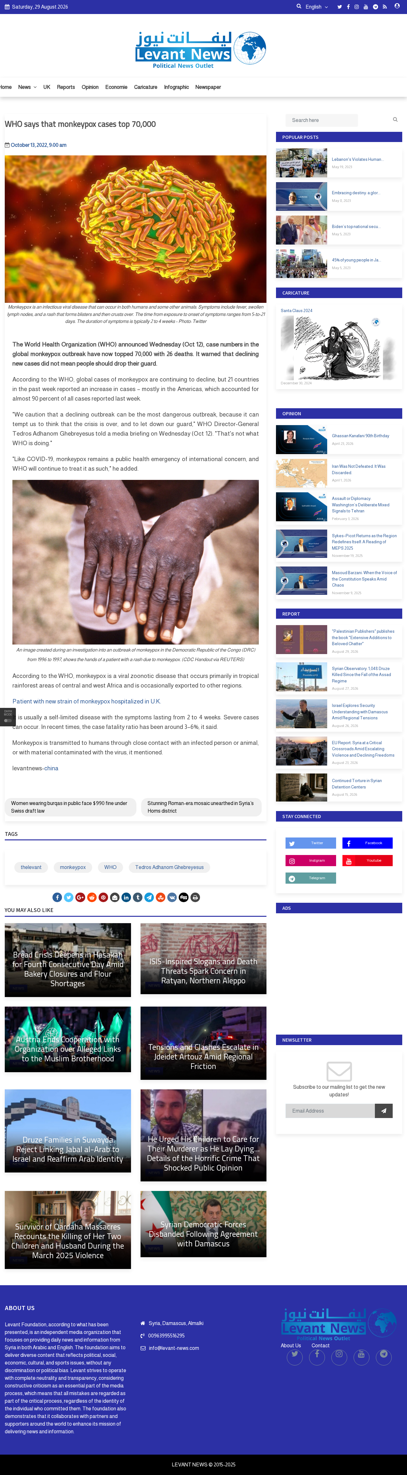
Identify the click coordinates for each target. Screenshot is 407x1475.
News (25, 87)
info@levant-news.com (174, 1348)
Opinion (90, 87)
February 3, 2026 (345, 519)
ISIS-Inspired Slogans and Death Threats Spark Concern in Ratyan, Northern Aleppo (203, 971)
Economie (116, 87)
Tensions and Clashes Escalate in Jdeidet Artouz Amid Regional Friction (203, 1056)
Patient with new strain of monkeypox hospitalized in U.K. (86, 701)
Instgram (317, 860)
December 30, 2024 (296, 383)
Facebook (373, 843)
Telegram (317, 878)
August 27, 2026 (345, 688)
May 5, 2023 (341, 234)
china (51, 768)
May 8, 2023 (341, 200)
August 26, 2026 (345, 725)
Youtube (374, 860)
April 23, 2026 (342, 443)
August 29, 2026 (345, 651)
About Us (291, 1345)
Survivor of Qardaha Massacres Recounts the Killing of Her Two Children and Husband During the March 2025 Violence (67, 1241)
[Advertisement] (339, 972)
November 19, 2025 (347, 555)
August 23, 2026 (345, 762)
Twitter (317, 843)
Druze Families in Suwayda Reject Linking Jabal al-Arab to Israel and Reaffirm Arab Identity (67, 1149)
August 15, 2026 (344, 794)
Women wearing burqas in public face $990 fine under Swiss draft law (69, 807)
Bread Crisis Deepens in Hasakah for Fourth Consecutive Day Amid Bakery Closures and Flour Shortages (68, 969)
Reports (66, 87)
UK (46, 87)
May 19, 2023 (342, 167)
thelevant (31, 867)
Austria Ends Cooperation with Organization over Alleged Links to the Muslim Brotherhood (68, 1049)
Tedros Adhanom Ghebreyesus (169, 867)
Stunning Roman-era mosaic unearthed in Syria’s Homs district (201, 807)
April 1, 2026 (341, 480)
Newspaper (208, 87)
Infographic (176, 87)
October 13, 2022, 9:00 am (38, 145)
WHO (110, 867)
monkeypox (73, 867)
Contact (321, 1345)
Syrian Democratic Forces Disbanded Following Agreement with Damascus (203, 1234)
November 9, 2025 (346, 593)
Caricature (145, 87)
